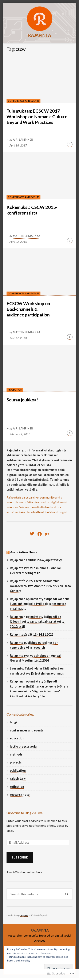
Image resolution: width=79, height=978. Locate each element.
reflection (15, 389)
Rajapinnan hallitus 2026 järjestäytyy (36, 560)
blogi (13, 722)
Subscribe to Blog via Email (25, 813)
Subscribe (20, 857)
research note (19, 794)
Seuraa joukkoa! (22, 399)
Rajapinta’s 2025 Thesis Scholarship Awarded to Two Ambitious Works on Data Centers (40, 585)
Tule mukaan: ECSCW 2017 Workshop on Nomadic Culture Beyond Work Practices (37, 116)
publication (18, 770)
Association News (23, 552)
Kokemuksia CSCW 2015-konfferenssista (32, 210)
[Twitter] (32, 533)
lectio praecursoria (23, 746)
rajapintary (18, 778)
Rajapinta (39, 35)
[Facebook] (39, 533)
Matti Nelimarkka (26, 236)
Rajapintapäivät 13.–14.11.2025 (31, 634)
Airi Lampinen (23, 139)
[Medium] (47, 533)
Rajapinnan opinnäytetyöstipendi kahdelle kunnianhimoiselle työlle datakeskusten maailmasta (40, 603)
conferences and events (23, 100)
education (17, 738)
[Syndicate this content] (8, 552)
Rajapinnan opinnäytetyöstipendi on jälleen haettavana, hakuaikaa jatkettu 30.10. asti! (37, 621)
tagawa (24, 915)
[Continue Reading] (69, 144)
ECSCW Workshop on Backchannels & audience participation (28, 309)
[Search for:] (34, 894)
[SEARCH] (66, 894)
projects (16, 762)
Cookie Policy (22, 960)
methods (16, 754)
